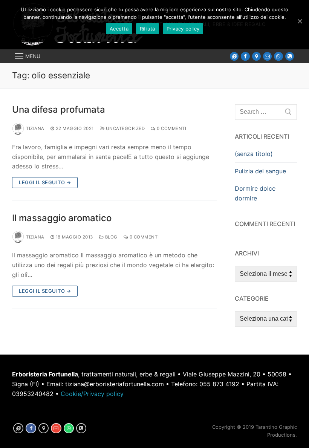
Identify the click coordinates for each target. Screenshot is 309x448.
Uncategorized (124, 128)
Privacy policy (183, 29)
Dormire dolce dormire (255, 193)
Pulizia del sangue (260, 171)
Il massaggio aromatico (62, 218)
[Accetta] (299, 21)
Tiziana (35, 128)
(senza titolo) (254, 153)
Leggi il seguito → (45, 182)
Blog (111, 237)
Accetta (119, 29)
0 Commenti (171, 128)
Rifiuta (147, 29)
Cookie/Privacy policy (92, 394)
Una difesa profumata (58, 109)
